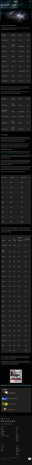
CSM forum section (20, 140)
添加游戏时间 (3, 431)
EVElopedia (4, 141)
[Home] (16, 2)
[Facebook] (1, 421)
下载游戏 (2, 429)
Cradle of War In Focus (11, 409)
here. (26, 146)
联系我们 (17, 451)
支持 (16, 429)
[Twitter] (3, 421)
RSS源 (17, 453)
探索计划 (2, 450)
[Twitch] (8, 421)
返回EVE (17, 437)
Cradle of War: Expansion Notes (12, 398)
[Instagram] (12, 421)
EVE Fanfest (2, 447)
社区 (16, 431)
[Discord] (10, 421)
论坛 (16, 432)
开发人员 (17, 434)
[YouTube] (5, 421)
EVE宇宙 (2, 445)
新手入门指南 (3, 434)
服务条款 (17, 448)
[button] (29, 1)
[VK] (14, 421)
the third (15, 152)
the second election (8, 152)
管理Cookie (17, 454)
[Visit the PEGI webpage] (29, 459)
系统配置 (2, 432)
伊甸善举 (17, 440)
